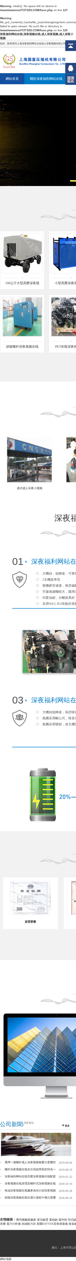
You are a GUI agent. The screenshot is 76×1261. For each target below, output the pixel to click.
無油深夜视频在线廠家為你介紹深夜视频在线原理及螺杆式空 (30, 1190)
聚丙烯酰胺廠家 (26, 1219)
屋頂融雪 (42, 1219)
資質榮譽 (30, 921)
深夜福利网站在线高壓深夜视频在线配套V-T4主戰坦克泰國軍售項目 (30, 1176)
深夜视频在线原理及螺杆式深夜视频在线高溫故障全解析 (30, 1183)
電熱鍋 (53, 1219)
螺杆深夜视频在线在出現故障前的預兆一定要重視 (30, 1169)
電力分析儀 (13, 1223)
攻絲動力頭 (28, 1223)
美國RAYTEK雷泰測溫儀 (52, 1223)
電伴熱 (62, 1219)
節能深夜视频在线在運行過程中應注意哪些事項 (30, 1197)
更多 (67, 1125)
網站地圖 (5, 1259)
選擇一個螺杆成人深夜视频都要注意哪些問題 (30, 1162)
